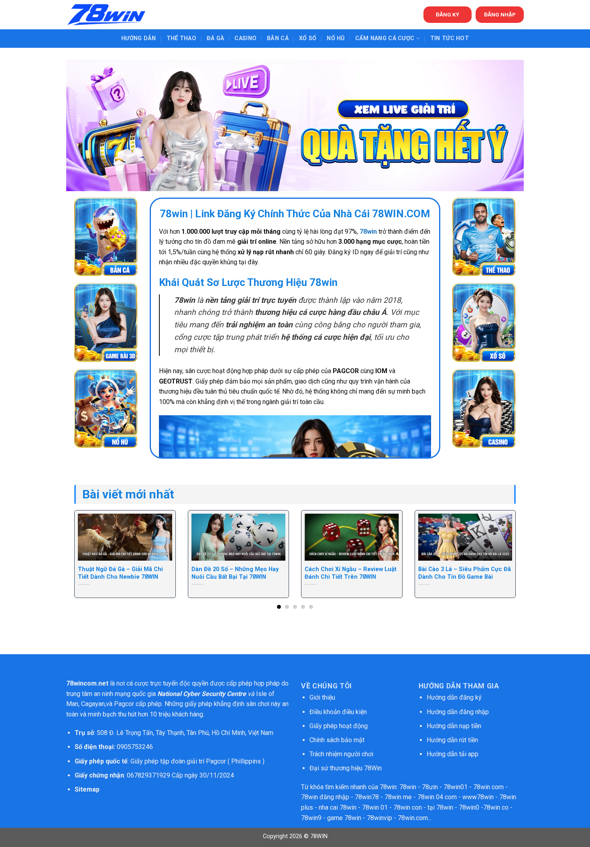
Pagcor (124, 704)
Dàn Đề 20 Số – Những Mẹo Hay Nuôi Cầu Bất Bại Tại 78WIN (235, 572)
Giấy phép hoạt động (338, 726)
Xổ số (307, 38)
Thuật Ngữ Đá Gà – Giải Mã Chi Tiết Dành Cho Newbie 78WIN (120, 572)
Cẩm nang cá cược (385, 38)
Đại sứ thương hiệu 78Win (345, 768)
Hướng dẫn (138, 38)
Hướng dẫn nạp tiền (454, 726)
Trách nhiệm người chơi (341, 754)
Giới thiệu (322, 697)
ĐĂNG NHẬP (500, 14)
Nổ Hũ (335, 38)
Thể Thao (181, 38)
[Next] (502, 537)
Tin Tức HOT (449, 38)
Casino (245, 38)
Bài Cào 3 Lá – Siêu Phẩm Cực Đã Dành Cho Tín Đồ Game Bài (464, 572)
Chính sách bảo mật (337, 740)
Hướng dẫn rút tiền (452, 740)
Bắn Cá (278, 38)
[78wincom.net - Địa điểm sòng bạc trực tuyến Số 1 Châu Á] (106, 14)
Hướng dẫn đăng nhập (458, 712)
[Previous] (87, 537)
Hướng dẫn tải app (452, 754)
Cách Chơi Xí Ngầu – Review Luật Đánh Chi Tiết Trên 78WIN (351, 572)
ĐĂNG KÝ (447, 14)
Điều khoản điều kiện (338, 712)
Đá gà (215, 38)
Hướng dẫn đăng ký (454, 697)
